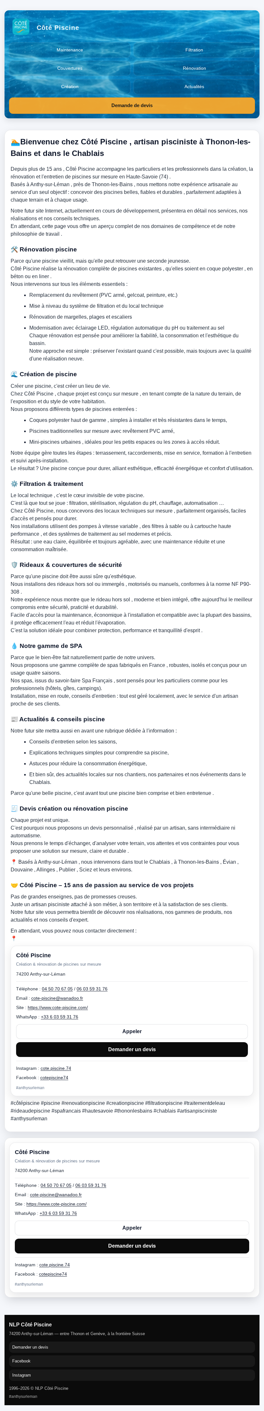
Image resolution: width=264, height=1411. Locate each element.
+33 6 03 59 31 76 (58, 1213)
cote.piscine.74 (54, 1264)
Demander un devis (132, 1246)
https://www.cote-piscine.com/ (56, 1203)
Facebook (21, 1361)
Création (70, 86)
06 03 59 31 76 (90, 1185)
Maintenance (70, 49)
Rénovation (194, 68)
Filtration (194, 49)
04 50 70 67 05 (56, 1185)
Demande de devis (132, 105)
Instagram (21, 1375)
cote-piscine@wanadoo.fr (56, 1194)
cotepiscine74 (53, 1274)
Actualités (194, 86)
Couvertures (69, 68)
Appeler (132, 1228)
